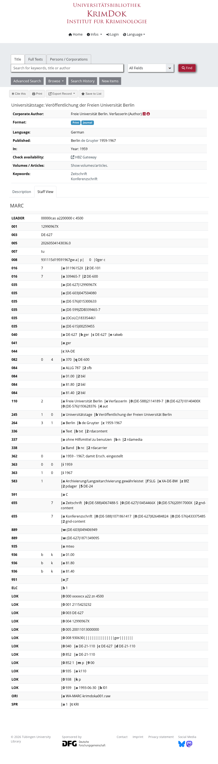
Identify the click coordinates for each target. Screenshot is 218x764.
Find (188, 68)
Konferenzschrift (84, 179)
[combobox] (67, 68)
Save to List (93, 93)
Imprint (138, 737)
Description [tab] (21, 191)
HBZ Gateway (85, 157)
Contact (122, 737)
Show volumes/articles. (89, 165)
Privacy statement (161, 737)
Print (38, 93)
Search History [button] (83, 81)
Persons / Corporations (69, 59)
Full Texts (35, 59)
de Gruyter (90, 140)
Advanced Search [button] (27, 81)
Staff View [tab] (45, 191)
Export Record (62, 93)
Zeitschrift (79, 173)
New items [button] (110, 81)
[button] (94, 34)
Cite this (20, 93)
